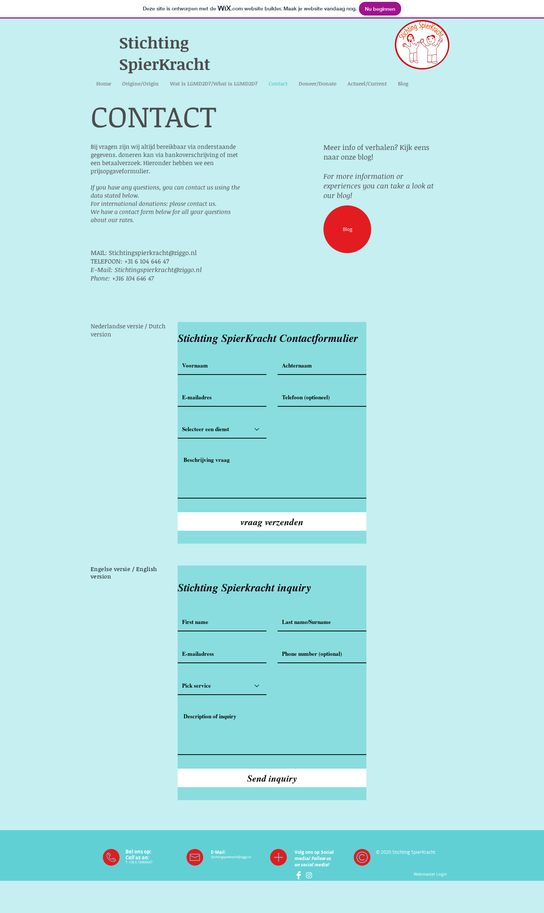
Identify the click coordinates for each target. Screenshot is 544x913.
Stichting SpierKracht (164, 52)
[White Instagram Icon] (309, 875)
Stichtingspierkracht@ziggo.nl (153, 252)
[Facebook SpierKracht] (299, 875)
